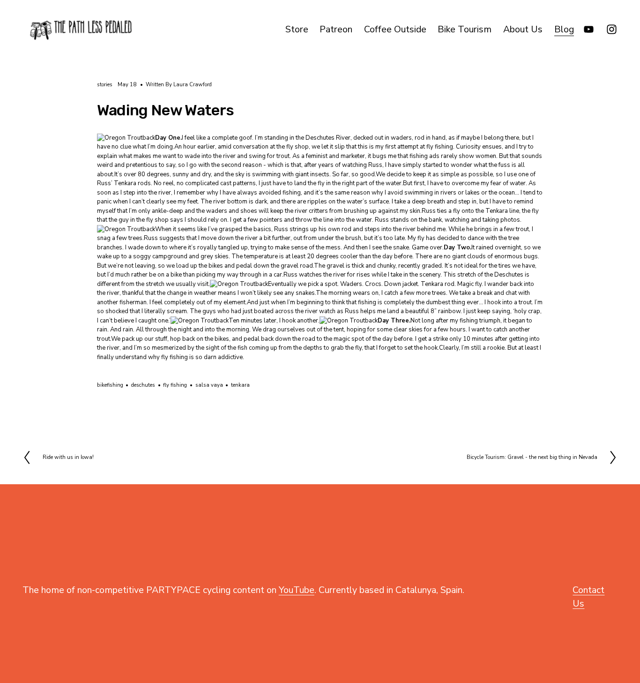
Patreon (336, 29)
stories (104, 84)
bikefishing (110, 385)
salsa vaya (209, 385)
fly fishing (175, 385)
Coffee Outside (395, 29)
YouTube (296, 590)
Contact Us (588, 597)
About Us (523, 29)
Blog (564, 29)
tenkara (240, 385)
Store (296, 29)
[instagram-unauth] (612, 29)
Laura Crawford (192, 84)
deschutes (143, 385)
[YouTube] (589, 29)
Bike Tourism (464, 29)
